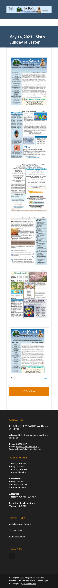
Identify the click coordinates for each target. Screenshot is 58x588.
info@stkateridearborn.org (27, 446)
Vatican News (15, 530)
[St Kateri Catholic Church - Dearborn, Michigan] (29, 12)
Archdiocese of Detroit (20, 524)
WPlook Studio (30, 583)
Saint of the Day (17, 536)
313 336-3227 (21, 444)
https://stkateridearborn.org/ (29, 449)
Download (30, 391)
